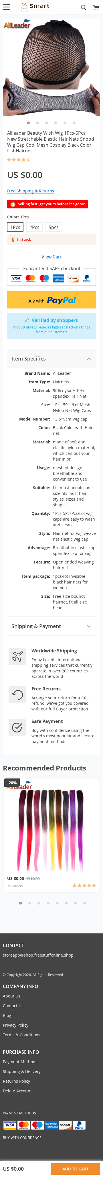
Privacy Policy (15, 1025)
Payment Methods (20, 1061)
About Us (11, 996)
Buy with (36, 301)
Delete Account (17, 1091)
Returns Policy (16, 1081)
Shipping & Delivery (22, 1071)
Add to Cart (75, 1169)
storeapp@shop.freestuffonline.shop (38, 955)
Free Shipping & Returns (30, 191)
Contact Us (13, 1005)
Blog (7, 1015)
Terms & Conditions (21, 1034)
